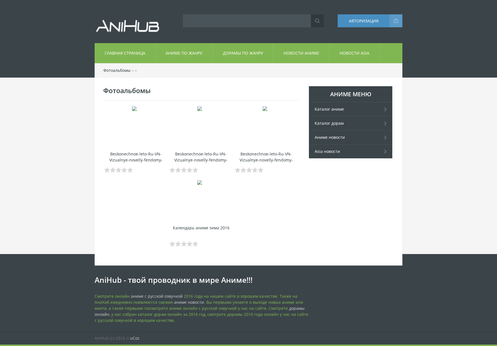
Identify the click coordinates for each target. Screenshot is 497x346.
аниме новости (189, 302)
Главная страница (125, 53)
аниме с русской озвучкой (157, 296)
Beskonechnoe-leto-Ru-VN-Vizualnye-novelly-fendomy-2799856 (136, 160)
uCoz (134, 338)
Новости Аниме (301, 53)
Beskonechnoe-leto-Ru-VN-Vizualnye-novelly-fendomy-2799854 (266, 160)
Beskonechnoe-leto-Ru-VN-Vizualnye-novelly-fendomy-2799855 (201, 160)
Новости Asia (354, 53)
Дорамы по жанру (243, 53)
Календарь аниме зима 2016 (201, 227)
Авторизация (364, 21)
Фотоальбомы (117, 70)
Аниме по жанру (184, 53)
